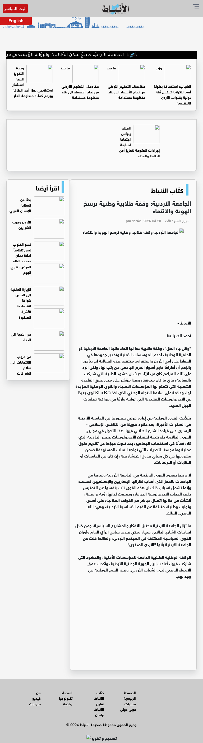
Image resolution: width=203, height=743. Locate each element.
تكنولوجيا (65, 697)
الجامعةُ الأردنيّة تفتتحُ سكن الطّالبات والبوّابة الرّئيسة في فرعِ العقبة (68, 55)
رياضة (67, 703)
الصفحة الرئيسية (130, 695)
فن (38, 692)
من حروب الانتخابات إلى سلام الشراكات (21, 364)
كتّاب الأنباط (167, 190)
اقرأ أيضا (47, 187)
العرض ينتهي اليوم (21, 269)
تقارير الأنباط (99, 706)
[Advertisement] (133, 280)
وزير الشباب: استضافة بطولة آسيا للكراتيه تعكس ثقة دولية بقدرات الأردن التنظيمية (172, 85)
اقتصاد (66, 692)
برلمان (99, 714)
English (16, 20)
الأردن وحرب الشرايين (21, 224)
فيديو (36, 697)
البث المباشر (15, 8)
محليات (130, 703)
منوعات (35, 703)
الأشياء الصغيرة (25, 314)
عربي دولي (128, 709)
